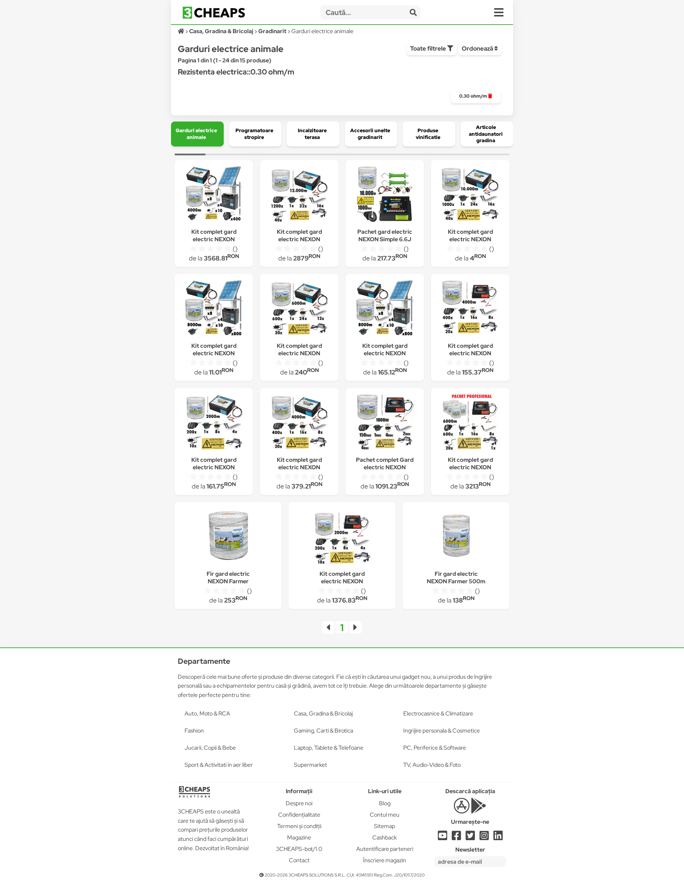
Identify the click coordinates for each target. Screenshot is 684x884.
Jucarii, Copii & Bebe (210, 747)
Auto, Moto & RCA (207, 713)
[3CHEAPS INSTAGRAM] (484, 837)
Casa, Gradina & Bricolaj (323, 713)
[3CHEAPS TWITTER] (470, 837)
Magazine (299, 837)
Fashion (194, 730)
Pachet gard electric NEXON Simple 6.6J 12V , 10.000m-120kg (385, 239)
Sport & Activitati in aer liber (219, 765)
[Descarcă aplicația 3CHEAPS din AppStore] (462, 809)
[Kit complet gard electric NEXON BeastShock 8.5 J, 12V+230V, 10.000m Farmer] (470, 194)
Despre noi (299, 803)
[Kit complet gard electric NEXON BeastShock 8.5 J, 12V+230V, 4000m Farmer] (299, 423)
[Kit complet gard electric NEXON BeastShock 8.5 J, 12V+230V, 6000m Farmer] (299, 308)
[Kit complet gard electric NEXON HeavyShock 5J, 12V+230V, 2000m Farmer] (342, 537)
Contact (299, 860)
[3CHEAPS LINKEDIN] (498, 837)
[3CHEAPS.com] (213, 12)
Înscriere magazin (384, 860)
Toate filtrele (428, 48)
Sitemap (384, 826)
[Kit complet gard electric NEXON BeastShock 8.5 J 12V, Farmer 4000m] (213, 194)
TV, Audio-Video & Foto (432, 765)
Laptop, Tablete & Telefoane (328, 747)
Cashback (384, 837)
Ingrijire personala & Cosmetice (441, 730)
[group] (476, 96)
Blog (384, 803)
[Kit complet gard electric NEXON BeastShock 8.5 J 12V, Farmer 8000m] (213, 308)
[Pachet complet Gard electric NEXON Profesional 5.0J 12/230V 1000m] (384, 423)
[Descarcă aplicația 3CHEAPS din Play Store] (479, 809)
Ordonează (478, 48)
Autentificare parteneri (384, 849)
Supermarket (310, 765)
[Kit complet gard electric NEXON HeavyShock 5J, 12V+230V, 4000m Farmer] (470, 308)
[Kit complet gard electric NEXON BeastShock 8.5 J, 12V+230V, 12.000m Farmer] (299, 194)
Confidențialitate (299, 814)
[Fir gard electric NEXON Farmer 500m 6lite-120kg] (456, 537)
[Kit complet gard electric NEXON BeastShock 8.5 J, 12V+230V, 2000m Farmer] (213, 423)
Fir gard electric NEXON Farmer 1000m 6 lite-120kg (228, 581)
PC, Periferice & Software (434, 747)
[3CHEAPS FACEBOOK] (456, 837)
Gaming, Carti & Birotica (323, 730)
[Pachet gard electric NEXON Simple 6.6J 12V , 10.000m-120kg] (384, 194)
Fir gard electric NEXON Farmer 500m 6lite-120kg (456, 581)
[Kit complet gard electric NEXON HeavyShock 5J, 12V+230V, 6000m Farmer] (470, 423)
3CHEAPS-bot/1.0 (299, 849)
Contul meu (384, 814)
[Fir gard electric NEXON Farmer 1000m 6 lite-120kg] (228, 537)
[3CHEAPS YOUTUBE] (442, 837)
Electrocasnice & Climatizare (438, 713)
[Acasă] (181, 31)
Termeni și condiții (299, 826)
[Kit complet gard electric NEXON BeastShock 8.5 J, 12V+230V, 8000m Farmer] (384, 308)
